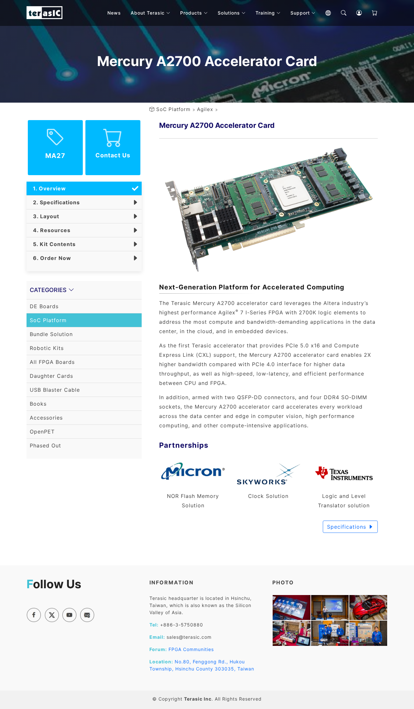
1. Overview (48, 188)
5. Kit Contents (53, 244)
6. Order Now (50, 258)
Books (38, 403)
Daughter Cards (51, 376)
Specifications (347, 526)
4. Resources (50, 230)
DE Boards (44, 306)
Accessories (46, 417)
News (114, 13)
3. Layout (44, 216)
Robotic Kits (47, 348)
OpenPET (42, 431)
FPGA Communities (191, 649)
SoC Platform (173, 109)
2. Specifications (55, 202)
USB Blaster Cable (55, 390)
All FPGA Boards (52, 362)
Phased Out (45, 445)
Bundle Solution (51, 334)
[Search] (339, 13)
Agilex (205, 109)
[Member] (354, 13)
